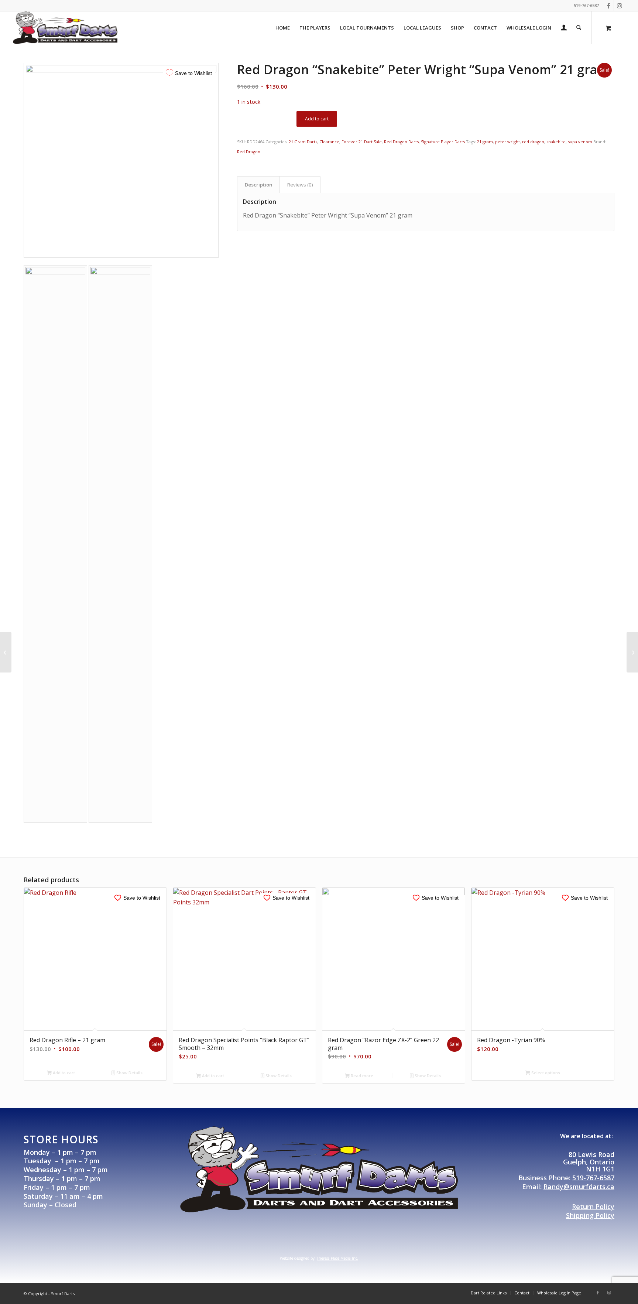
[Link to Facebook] (608, 5)
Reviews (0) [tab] (300, 184)
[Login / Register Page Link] (564, 28)
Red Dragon (248, 151)
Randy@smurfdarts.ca (578, 1186)
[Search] (579, 27)
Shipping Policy (590, 1215)
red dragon (533, 141)
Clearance (329, 141)
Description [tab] (258, 184)
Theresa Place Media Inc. (337, 1258)
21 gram (485, 141)
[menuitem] (283, 27)
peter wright (507, 141)
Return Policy (593, 1206)
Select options (545, 1072)
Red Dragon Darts (401, 141)
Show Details (129, 1072)
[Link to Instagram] (619, 5)
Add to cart (317, 119)
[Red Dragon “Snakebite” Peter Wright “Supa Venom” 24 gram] (632, 652)
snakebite (556, 141)
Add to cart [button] (63, 1072)
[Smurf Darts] (65, 27)
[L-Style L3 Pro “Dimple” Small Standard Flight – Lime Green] (5, 652)
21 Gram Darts (303, 141)
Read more (361, 1075)
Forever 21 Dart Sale (362, 141)
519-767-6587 (593, 1177)
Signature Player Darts (443, 141)
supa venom (580, 141)
